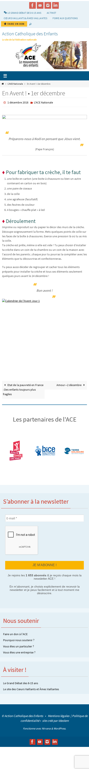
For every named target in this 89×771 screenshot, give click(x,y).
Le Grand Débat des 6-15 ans (20, 683)
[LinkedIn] (55, 5)
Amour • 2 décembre (69, 385)
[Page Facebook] (32, 5)
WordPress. (60, 728)
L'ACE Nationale (15, 83)
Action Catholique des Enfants (30, 34)
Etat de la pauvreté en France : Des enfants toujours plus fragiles (23, 389)
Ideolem (63, 720)
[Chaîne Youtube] (40, 5)
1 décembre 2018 (17, 102)
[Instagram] (47, 5)
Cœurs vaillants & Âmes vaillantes (25, 18)
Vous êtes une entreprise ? (19, 652)
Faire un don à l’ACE (15, 634)
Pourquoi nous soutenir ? (18, 640)
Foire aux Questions (65, 18)
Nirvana (46, 728)
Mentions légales (59, 716)
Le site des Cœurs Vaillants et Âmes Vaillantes (31, 689)
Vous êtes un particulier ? (18, 646)
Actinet (51, 12)
